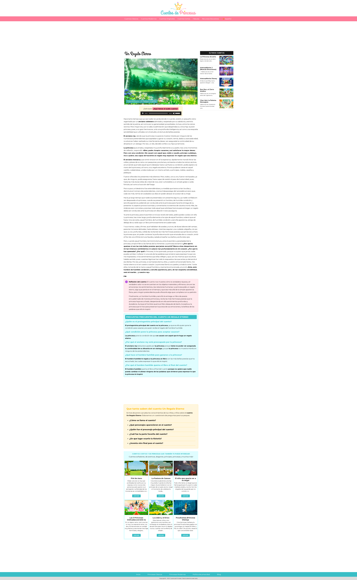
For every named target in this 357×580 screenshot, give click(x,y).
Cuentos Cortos (184, 19)
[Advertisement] (178, 34)
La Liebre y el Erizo (161, 518)
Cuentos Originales (167, 19)
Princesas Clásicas (155, 574)
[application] (160, 113)
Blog (219, 574)
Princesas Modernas (177, 574)
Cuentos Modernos (149, 19)
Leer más (136, 496)
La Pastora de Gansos (161, 478)
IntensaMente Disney (208, 78)
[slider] (177, 113)
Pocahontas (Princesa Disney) (185, 519)
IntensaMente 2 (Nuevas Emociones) (208, 68)
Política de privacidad (201, 574)
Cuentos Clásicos (131, 19)
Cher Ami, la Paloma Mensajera (208, 101)
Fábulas (196, 19)
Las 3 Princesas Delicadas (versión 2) (136, 519)
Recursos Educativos (210, 19)
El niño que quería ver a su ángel (185, 479)
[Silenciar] (174, 113)
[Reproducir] (143, 113)
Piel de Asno (136, 478)
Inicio (138, 574)
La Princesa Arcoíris (208, 57)
